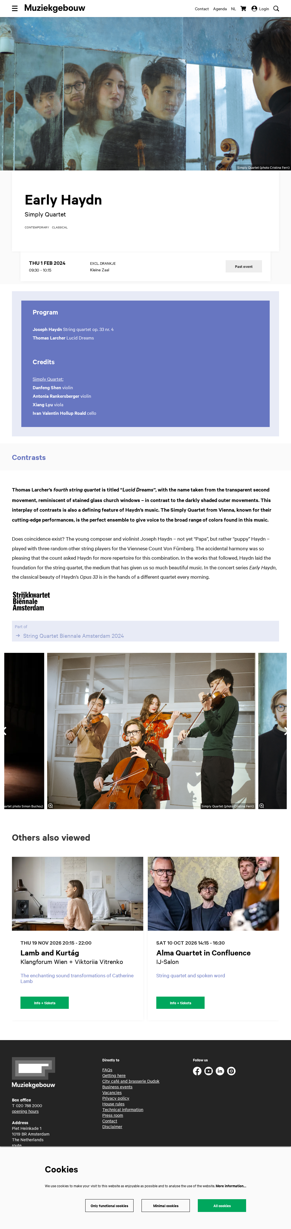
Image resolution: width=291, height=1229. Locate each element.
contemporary (37, 227)
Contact (202, 8)
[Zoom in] (50, 805)
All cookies (222, 1205)
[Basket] (243, 8)
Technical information (122, 1109)
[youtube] (208, 1071)
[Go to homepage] (55, 8)
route (17, 1145)
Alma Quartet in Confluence (203, 952)
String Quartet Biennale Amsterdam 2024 (73, 635)
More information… (231, 1185)
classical (60, 227)
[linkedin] (220, 1071)
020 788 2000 (29, 1105)
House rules (113, 1104)
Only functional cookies (109, 1205)
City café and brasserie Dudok (130, 1081)
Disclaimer (112, 1126)
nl (233, 8)
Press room (112, 1115)
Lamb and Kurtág (49, 952)
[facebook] (197, 1071)
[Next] (280, 938)
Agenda (220, 8)
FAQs (107, 1069)
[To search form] (276, 8)
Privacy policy (115, 1098)
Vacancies (112, 1092)
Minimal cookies (165, 1205)
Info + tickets (44, 1002)
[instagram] (231, 1071)
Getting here (114, 1075)
